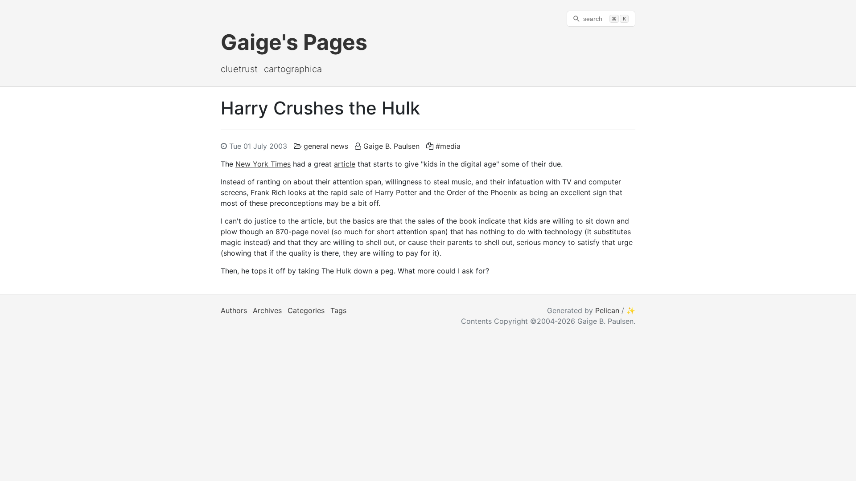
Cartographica (293, 69)
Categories (306, 310)
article (344, 163)
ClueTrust (239, 69)
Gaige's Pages (294, 42)
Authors (234, 310)
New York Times (263, 163)
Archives (267, 310)
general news (326, 146)
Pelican (607, 310)
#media (448, 146)
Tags (338, 310)
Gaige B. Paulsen (391, 146)
